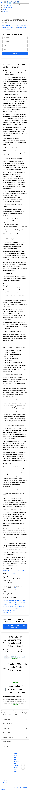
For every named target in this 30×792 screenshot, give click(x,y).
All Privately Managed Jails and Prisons (9, 611)
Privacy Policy (17, 787)
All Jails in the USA (20, 600)
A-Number (18, 588)
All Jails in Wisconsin (8, 600)
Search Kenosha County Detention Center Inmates (15, 626)
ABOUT (3, 13)
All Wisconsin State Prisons (8, 603)
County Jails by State (16, 755)
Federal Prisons (10, 25)
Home (2, 25)
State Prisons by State (16, 761)
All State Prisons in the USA (20, 603)
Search (15, 53)
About (5, 780)
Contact (5, 782)
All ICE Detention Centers (19, 607)
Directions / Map (19, 570)
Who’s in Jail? (6, 570)
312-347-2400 (11, 573)
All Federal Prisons (8, 606)
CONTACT (3, 16)
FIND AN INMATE (5, 10)
